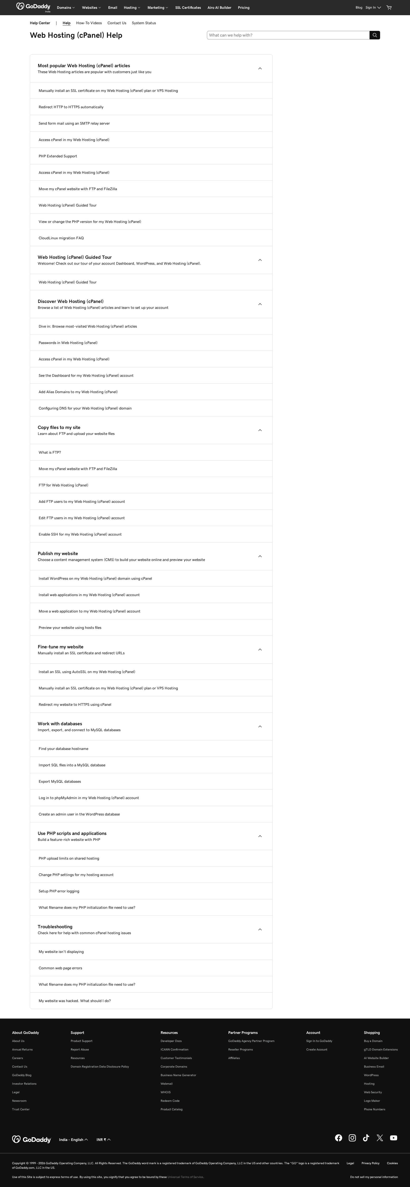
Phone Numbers (374, 1109)
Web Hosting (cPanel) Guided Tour (68, 205)
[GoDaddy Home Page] (31, 1139)
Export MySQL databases (60, 781)
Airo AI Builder (219, 7)
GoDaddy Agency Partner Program (251, 1040)
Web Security (373, 1092)
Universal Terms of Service (185, 1176)
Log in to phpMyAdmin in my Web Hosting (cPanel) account (89, 798)
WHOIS (166, 1092)
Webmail (166, 1083)
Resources (78, 1058)
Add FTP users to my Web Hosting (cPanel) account (82, 501)
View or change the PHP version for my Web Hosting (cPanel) (90, 221)
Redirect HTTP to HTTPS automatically (71, 107)
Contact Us (116, 23)
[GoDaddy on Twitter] (380, 1141)
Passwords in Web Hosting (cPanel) (68, 342)
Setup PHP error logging (59, 891)
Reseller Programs (240, 1049)
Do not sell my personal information (374, 1176)
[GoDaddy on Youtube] (393, 1141)
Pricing (244, 7)
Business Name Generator (178, 1075)
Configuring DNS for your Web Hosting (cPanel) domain (85, 408)
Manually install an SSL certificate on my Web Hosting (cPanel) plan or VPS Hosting (108, 90)
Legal (15, 1092)
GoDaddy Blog (21, 1075)
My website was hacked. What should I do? (75, 1001)
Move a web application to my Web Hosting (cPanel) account (89, 611)
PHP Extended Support (58, 156)
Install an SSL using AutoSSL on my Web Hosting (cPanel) (87, 672)
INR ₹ (101, 1139)
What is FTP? (50, 452)
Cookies (392, 1163)
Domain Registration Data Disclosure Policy (100, 1066)
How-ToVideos (89, 23)
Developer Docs (171, 1040)
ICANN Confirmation (174, 1049)
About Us (18, 1040)
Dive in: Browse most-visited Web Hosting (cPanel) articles (88, 326)
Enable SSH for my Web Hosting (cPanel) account (80, 534)
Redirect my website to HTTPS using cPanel (75, 704)
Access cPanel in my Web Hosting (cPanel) (74, 139)
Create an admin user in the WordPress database (79, 814)
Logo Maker (372, 1100)
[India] (33, 6)
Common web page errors (60, 968)
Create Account (316, 1049)
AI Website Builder (376, 1058)
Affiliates (234, 1058)
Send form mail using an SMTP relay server (74, 123)
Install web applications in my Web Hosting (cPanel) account (89, 595)
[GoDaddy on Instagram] (352, 1141)
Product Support (82, 1040)
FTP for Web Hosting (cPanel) (63, 485)
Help (66, 23)
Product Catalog (171, 1109)
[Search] (375, 35)
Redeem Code (170, 1100)
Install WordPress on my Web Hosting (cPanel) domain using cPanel (95, 578)
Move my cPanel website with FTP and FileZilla (78, 189)
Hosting (369, 1083)
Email (112, 7)
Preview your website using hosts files (70, 627)
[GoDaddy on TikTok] (366, 1141)
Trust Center (21, 1109)
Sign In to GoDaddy (319, 1040)
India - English (71, 1139)
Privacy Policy (370, 1163)
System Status (144, 23)
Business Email (374, 1066)
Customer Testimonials (176, 1058)
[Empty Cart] (389, 7)
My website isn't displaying (61, 951)
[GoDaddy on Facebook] (338, 1141)
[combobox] (288, 35)
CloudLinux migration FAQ (61, 238)
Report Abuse (80, 1049)
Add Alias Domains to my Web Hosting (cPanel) (78, 392)
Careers (17, 1058)
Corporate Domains (174, 1066)
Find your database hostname (63, 748)
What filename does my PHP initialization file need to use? (87, 907)
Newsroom (19, 1100)
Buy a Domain (373, 1040)
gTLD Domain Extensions (381, 1049)
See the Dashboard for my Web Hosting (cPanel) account (86, 375)
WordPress (371, 1075)
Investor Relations (24, 1083)
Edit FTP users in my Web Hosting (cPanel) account (82, 518)
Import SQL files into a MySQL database (72, 765)
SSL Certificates (188, 7)
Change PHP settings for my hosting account (76, 874)
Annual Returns (22, 1049)
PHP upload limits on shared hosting (69, 858)
